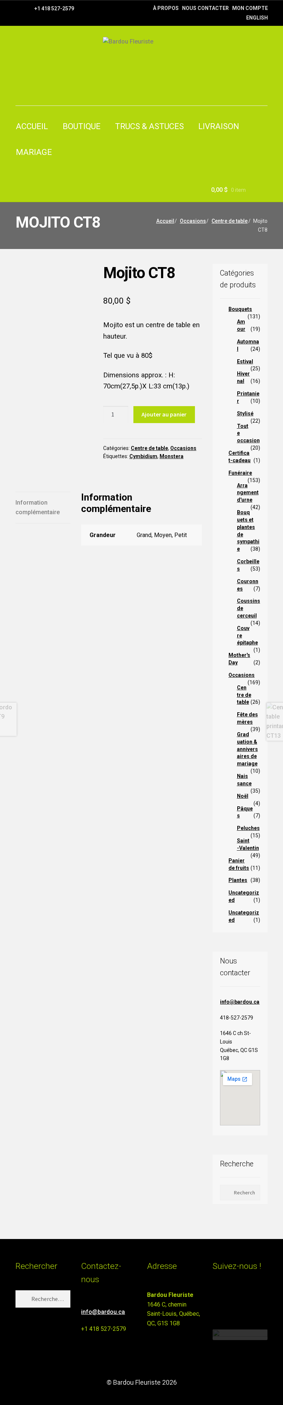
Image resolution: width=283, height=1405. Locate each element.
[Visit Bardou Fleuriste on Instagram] (217, 1298)
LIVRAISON (218, 126)
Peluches (248, 828)
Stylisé (245, 413)
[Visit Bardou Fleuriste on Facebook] (230, 1298)
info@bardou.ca (239, 1002)
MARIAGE (34, 152)
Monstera (172, 456)
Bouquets (240, 309)
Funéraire (240, 473)
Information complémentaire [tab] (37, 507)
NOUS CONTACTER (205, 8)
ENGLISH (257, 18)
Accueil (165, 221)
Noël (242, 796)
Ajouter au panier (164, 414)
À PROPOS (166, 8)
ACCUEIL (32, 126)
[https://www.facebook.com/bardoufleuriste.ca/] (19, 8)
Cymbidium (143, 456)
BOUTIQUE (82, 126)
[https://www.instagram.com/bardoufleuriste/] (28, 8)
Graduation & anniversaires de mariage (247, 748)
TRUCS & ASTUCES (149, 126)
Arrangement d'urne (248, 492)
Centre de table (230, 221)
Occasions (193, 221)
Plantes (237, 880)
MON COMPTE (250, 8)
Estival (245, 361)
